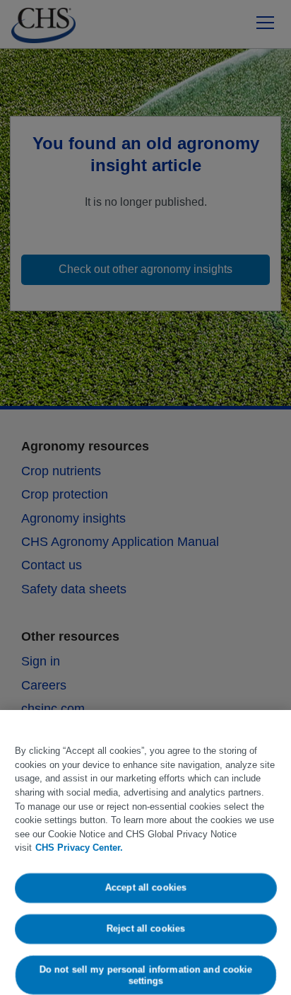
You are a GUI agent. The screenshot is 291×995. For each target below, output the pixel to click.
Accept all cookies (145, 888)
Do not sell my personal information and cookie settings (145, 975)
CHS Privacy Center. (79, 847)
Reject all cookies (145, 928)
